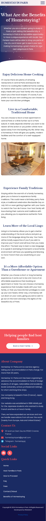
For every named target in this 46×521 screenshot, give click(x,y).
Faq (5, 481)
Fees (5, 486)
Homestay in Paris (14, 2)
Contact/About (10, 491)
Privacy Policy (23, 515)
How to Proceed (10, 476)
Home (6, 465)
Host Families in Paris (12, 470)
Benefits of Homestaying (14, 496)
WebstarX (28, 510)
